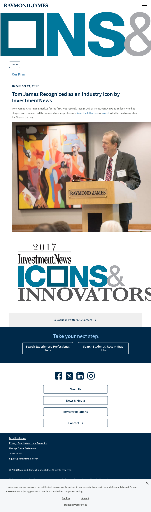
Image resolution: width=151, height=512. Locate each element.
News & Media (75, 400)
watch (105, 113)
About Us (75, 389)
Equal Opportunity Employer (23, 458)
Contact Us (75, 423)
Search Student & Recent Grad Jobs (103, 348)
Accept (85, 498)
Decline (66, 498)
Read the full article (87, 113)
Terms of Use (15, 453)
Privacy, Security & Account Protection (28, 443)
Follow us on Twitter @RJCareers (72, 319)
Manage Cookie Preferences (22, 448)
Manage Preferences (75, 504)
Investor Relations (75, 412)
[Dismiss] (147, 483)
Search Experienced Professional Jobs (48, 348)
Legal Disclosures (17, 438)
